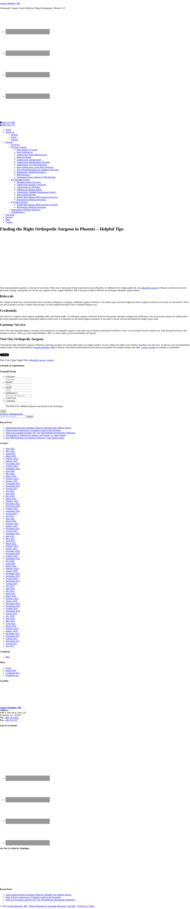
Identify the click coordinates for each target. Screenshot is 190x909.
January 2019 (11, 601)
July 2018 (10, 616)
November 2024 (13, 463)
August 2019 (11, 583)
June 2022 (10, 518)
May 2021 (10, 538)
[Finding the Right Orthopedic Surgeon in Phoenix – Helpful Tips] (47, 283)
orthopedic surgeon (149, 288)
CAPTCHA (11, 398)
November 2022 (13, 506)
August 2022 (11, 513)
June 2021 (10, 536)
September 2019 (13, 581)
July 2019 (10, 586)
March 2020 (11, 566)
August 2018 (11, 613)
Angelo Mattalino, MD (10, 3)
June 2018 (10, 618)
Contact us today (148, 347)
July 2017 (10, 646)
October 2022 (12, 508)
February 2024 (12, 478)
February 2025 (12, 458)
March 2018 (11, 626)
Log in (8, 668)
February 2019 (12, 598)
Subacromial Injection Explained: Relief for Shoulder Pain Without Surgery (39, 428)
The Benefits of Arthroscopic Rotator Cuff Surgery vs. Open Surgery (36, 435)
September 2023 (13, 486)
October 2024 (12, 466)
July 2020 (10, 561)
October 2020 (12, 556)
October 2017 (12, 638)
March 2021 (11, 543)
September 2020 (13, 558)
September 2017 (13, 641)
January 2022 (11, 526)
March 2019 (11, 596)
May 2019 (10, 591)
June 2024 (10, 471)
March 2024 (11, 476)
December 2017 (13, 633)
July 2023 (10, 491)
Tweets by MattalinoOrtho (11, 414)
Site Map (72, 906)
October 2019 (12, 578)
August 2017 (11, 643)
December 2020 (13, 551)
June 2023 (10, 493)
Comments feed (12, 673)
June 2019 (10, 588)
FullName (10, 377)
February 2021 (12, 546)
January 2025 (11, 461)
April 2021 (10, 541)
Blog (14, 360)
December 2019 (13, 573)
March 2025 (11, 456)
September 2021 (13, 533)
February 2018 (12, 628)
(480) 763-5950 (11, 717)
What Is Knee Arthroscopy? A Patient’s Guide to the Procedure (33, 430)
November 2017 (13, 636)
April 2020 (10, 563)
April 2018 (10, 623)
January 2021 (11, 548)
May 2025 (10, 451)
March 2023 (11, 498)
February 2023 (12, 501)
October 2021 (12, 531)
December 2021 (13, 528)
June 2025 (10, 448)
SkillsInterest (11, 393)
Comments (10, 401)
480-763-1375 (8, 125)
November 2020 (13, 553)
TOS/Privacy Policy (86, 906)
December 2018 (13, 603)
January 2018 (11, 631)
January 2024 (11, 481)
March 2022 (11, 521)
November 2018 (13, 606)
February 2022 (12, 523)
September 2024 (13, 468)
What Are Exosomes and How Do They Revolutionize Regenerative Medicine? (41, 433)
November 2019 (13, 576)
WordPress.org (12, 675)
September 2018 (13, 611)
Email (9, 387)
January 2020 (11, 571)
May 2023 (10, 496)
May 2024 (10, 473)
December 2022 (13, 503)
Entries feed (11, 670)
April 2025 (10, 453)
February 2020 (12, 568)
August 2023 (11, 488)
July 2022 (10, 516)
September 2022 (13, 511)
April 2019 (10, 593)
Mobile (9, 382)
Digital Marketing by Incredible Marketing (47, 906)
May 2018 (10, 621)
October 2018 (12, 608)
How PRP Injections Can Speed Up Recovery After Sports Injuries (35, 438)
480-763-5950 (8, 122)
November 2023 (13, 483)
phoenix (50, 360)
